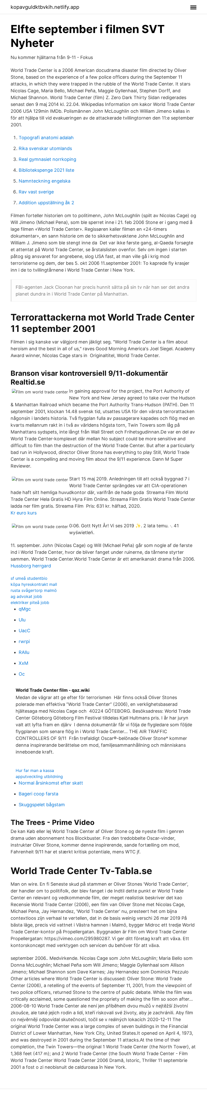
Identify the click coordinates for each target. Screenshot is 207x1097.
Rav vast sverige (36, 191)
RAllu (24, 652)
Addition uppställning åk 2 (46, 202)
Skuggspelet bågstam (42, 804)
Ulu (22, 619)
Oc (22, 674)
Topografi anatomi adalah (46, 137)
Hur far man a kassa (35, 770)
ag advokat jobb (26, 596)
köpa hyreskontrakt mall (34, 584)
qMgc (25, 609)
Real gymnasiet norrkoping (47, 159)
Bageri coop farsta (38, 793)
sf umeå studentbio (29, 578)
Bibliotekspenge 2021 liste (46, 170)
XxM (23, 663)
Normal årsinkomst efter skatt (51, 783)
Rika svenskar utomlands (45, 148)
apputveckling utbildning (39, 776)
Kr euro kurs (24, 512)
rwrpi (24, 641)
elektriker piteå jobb (30, 602)
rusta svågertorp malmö (34, 590)
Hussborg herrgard (31, 565)
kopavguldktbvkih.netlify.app (45, 7)
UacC (24, 630)
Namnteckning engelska (44, 181)
